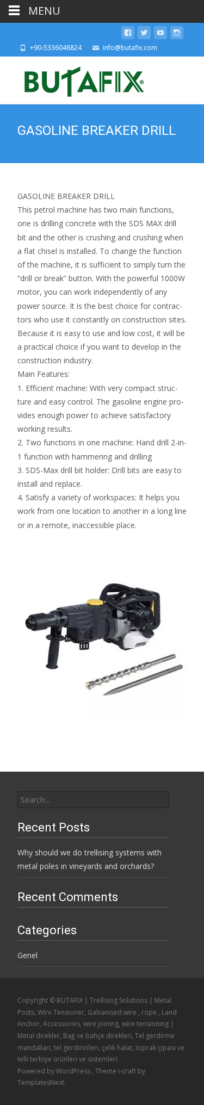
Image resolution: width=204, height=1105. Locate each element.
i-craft (128, 1071)
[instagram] (176, 34)
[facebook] (127, 34)
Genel (27, 955)
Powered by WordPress (54, 1071)
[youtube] (160, 34)
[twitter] (144, 34)
